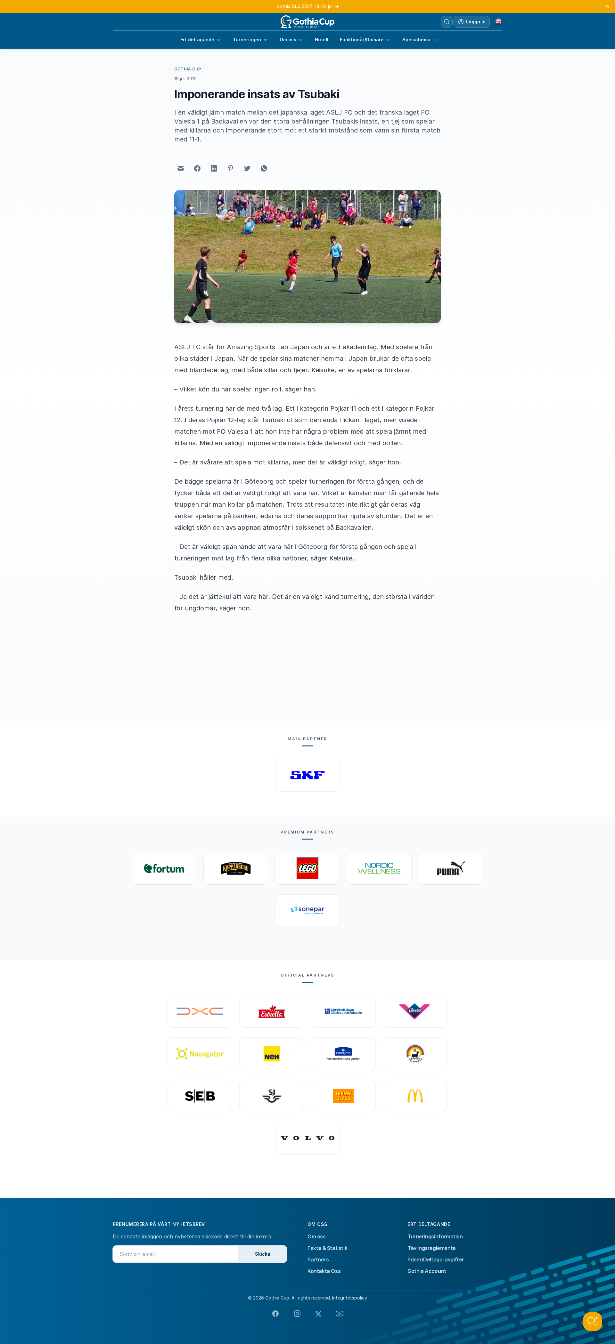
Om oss (288, 39)
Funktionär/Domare (362, 39)
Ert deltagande (197, 39)
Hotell (321, 39)
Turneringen (247, 39)
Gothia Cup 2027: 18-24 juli (307, 6)
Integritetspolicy (349, 1297)
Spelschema (416, 39)
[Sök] (447, 22)
